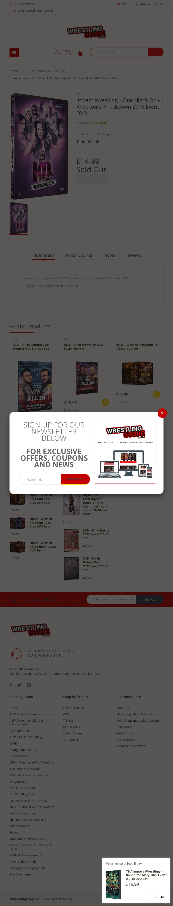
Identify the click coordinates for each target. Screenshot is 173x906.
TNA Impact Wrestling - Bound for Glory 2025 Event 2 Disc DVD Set (146, 875)
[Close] (162, 413)
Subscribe (75, 479)
